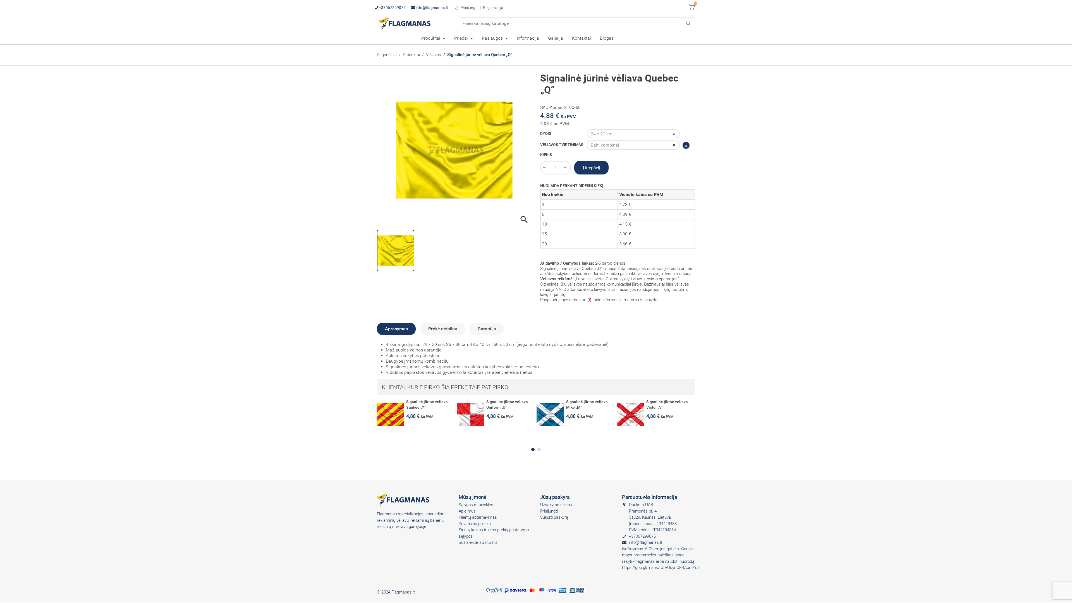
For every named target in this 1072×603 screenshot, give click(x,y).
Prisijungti (469, 7)
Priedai (461, 38)
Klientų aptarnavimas (478, 517)
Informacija (528, 38)
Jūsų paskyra (555, 497)
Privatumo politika (475, 523)
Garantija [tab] (487, 328)
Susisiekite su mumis (478, 542)
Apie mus (467, 511)
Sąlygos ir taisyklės (476, 504)
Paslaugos (493, 38)
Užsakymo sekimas (558, 504)
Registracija (493, 7)
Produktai (431, 38)
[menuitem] (433, 38)
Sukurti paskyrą (554, 517)
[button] (533, 449)
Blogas (607, 38)
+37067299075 (392, 7)
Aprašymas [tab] (396, 328)
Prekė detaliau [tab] (442, 328)
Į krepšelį (591, 167)
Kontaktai (581, 38)
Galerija (555, 38)
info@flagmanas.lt (431, 7)
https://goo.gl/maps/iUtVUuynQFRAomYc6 (661, 567)
